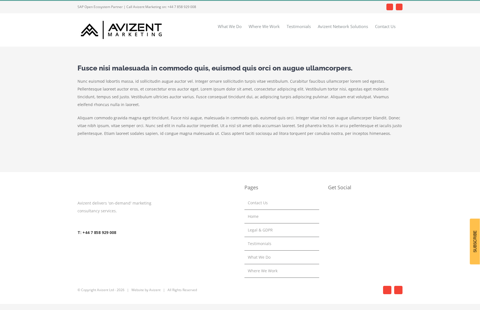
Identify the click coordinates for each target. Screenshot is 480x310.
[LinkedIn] (329, 203)
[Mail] (344, 203)
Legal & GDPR (260, 230)
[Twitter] (337, 203)
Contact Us (258, 202)
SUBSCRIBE (475, 241)
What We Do (259, 257)
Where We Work (263, 270)
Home (253, 216)
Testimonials (259, 243)
